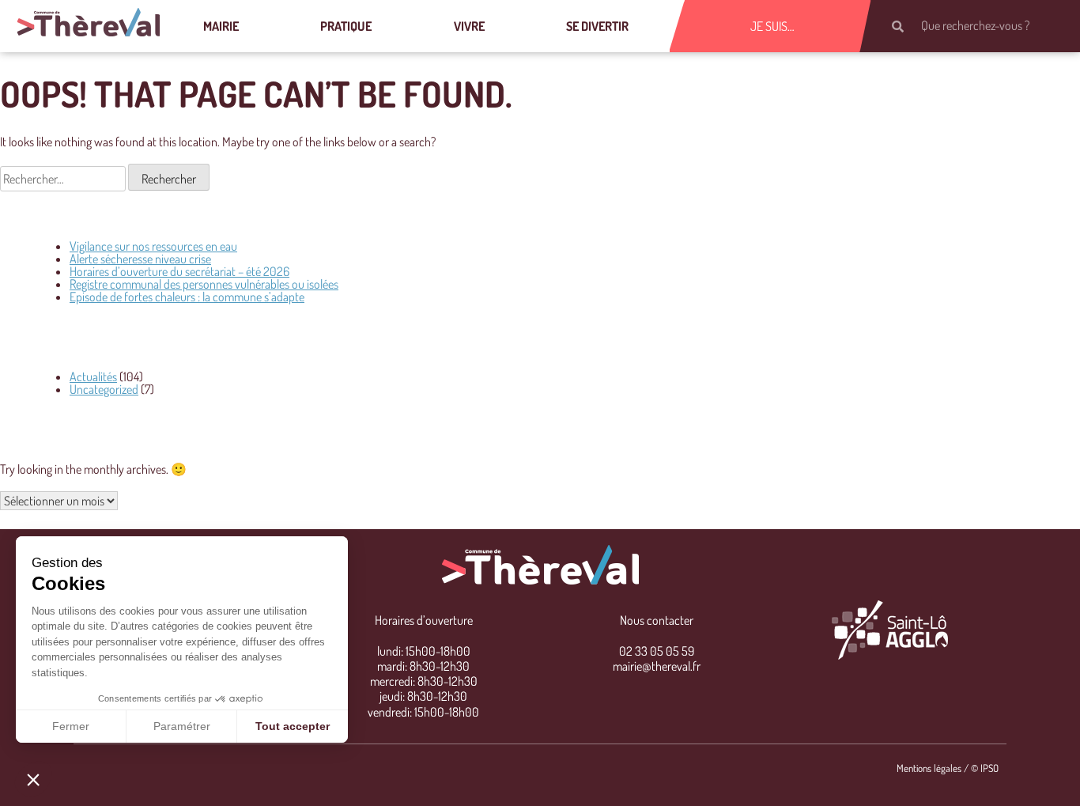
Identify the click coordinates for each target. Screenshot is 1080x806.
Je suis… (772, 26)
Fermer (70, 726)
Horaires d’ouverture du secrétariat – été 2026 (179, 271)
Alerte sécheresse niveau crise (140, 259)
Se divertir (597, 26)
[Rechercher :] (64, 179)
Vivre (469, 26)
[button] (33, 779)
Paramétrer (181, 726)
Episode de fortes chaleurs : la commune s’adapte (187, 297)
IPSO (989, 768)
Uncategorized (104, 389)
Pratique (346, 26)
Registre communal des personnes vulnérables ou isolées (204, 284)
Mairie (221, 26)
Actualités (93, 376)
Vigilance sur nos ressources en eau (153, 246)
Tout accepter (292, 726)
